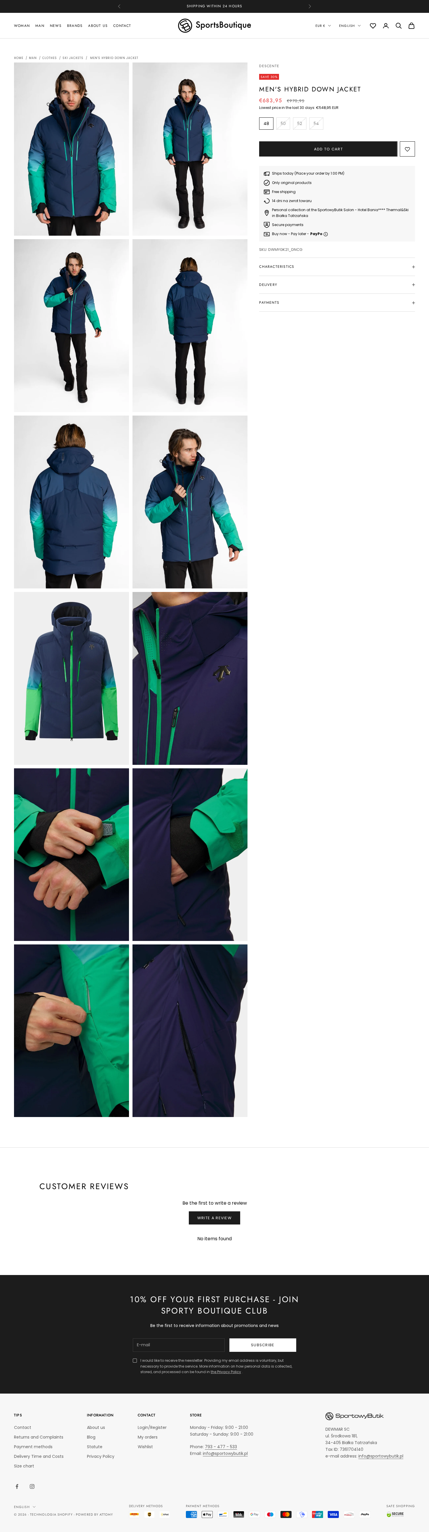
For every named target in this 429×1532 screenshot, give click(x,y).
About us (98, 25)
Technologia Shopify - (52, 1514)
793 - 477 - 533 (221, 1447)
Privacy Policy (100, 1456)
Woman (22, 25)
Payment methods (33, 1447)
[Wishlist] (372, 25)
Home (18, 58)
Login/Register (152, 1427)
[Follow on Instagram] (32, 1486)
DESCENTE (269, 66)
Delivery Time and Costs (39, 1456)
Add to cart (328, 149)
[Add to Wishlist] (407, 149)
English (347, 25)
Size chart (24, 1466)
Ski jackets (72, 58)
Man (39, 25)
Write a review (214, 1218)
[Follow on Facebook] (17, 1486)
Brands (75, 25)
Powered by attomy (94, 1514)
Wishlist (145, 1447)
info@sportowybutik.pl (225, 1453)
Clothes (49, 58)
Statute (94, 1447)
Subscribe (263, 1345)
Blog (91, 1437)
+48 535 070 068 (223, 6)
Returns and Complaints (38, 1437)
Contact (122, 25)
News (56, 25)
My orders (148, 1437)
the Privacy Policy (226, 1371)
